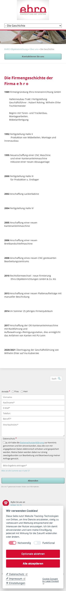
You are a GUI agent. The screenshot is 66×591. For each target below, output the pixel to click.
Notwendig (24, 542)
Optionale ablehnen (33, 553)
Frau (16, 391)
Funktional (48, 542)
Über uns (34, 49)
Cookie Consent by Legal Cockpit (50, 580)
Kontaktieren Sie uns (33, 56)
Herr (25, 391)
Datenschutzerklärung (32, 442)
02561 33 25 (16, 505)
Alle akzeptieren (33, 563)
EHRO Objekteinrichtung (16, 49)
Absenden (33, 480)
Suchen (59, 378)
